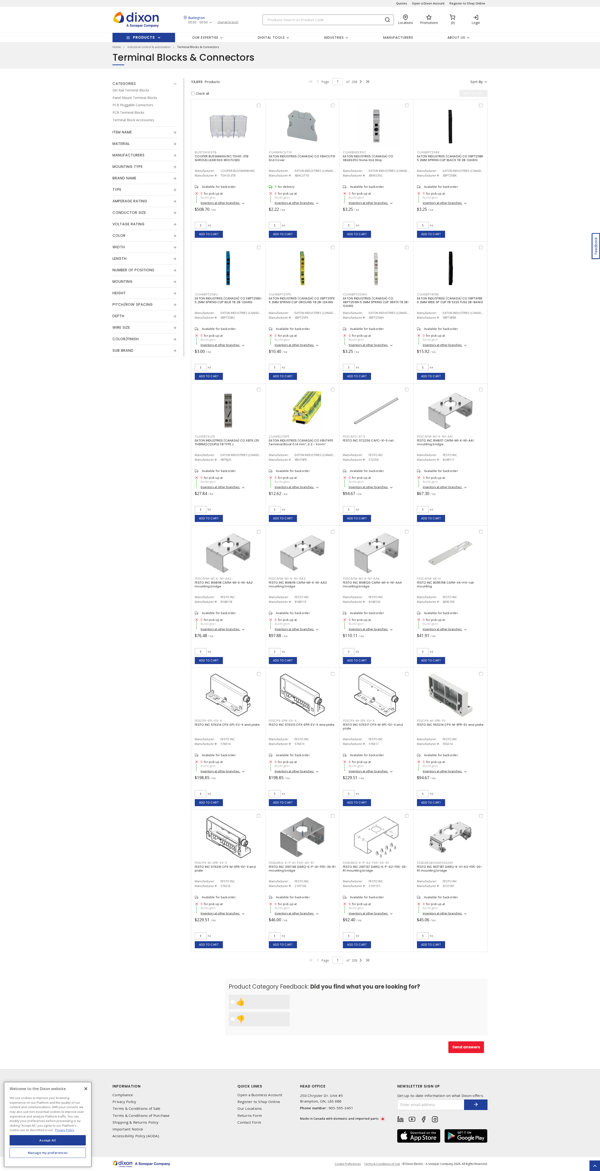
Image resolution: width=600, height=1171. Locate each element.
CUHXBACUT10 (280, 152)
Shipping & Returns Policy (135, 1122)
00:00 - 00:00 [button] (198, 22)
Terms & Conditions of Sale (136, 1108)
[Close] (86, 1089)
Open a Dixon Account (428, 3)
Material (121, 143)
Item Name (122, 132)
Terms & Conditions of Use (382, 1164)
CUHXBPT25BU (206, 294)
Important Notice (127, 1129)
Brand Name (124, 178)
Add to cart (209, 234)
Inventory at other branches (220, 203)
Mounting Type (127, 166)
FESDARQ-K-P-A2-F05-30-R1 (366, 863)
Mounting (122, 281)
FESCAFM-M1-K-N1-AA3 (287, 579)
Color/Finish (125, 338)
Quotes (401, 3)
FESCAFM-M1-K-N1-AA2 (213, 579)
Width (118, 247)
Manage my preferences (48, 1153)
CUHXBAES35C (354, 152)
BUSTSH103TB (205, 152)
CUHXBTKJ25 (205, 436)
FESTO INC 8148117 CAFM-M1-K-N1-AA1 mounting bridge (445, 442)
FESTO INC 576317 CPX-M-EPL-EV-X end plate (373, 726)
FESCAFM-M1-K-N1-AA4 (361, 579)
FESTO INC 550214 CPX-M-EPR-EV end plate (450, 725)
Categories (124, 83)
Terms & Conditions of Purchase (141, 1115)
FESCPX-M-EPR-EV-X (211, 863)
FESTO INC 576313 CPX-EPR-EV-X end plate (301, 725)
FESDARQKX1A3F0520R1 (435, 863)
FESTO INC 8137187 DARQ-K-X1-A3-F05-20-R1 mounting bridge (449, 869)
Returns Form (249, 1115)
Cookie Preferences (348, 1164)
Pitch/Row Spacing (132, 304)
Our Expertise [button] (205, 37)
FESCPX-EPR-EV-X (282, 721)
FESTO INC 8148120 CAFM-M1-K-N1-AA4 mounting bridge (372, 584)
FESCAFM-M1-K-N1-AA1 (435, 436)
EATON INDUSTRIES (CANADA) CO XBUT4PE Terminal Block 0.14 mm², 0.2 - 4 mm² (301, 442)
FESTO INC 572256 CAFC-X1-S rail (368, 440)
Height (119, 293)
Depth (118, 316)
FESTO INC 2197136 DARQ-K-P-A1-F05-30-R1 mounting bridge (302, 869)
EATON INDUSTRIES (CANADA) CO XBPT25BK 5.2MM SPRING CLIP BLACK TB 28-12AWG (450, 158)
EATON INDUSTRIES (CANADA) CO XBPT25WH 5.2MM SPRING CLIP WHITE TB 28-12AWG (376, 302)
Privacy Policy (124, 1101)
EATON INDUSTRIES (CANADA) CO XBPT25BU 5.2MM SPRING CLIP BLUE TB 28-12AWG (228, 300)
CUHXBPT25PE (280, 294)
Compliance (122, 1095)
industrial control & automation (149, 47)
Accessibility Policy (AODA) (135, 1136)
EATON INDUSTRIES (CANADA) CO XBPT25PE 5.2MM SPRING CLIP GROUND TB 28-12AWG (302, 300)
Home (116, 47)
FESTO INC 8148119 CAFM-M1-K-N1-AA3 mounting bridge (298, 584)
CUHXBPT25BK (428, 152)
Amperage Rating (129, 201)
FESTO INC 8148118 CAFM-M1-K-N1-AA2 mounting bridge (224, 584)
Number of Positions (133, 270)
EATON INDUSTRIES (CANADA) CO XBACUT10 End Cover (302, 158)
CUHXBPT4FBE (428, 294)
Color (119, 235)
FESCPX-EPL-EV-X (208, 721)
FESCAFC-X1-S (354, 436)
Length (119, 258)
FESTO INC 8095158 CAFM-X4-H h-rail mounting (445, 584)
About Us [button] (456, 37)
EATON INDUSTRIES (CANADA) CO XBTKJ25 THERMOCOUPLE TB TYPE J (227, 442)
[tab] (144, 84)
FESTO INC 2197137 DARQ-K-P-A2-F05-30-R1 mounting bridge (375, 869)
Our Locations (249, 1108)
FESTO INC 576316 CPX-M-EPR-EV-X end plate (225, 869)
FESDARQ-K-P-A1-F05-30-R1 (291, 863)
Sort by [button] (476, 81)
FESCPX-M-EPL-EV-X (359, 721)
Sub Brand (123, 350)
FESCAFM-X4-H (429, 579)
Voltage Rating (128, 224)
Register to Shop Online (467, 3)
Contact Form (249, 1122)
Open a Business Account (259, 1095)
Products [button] (144, 37)
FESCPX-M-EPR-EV (431, 721)
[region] (48, 1124)
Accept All (47, 1140)
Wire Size (121, 327)
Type (116, 189)
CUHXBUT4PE (279, 436)
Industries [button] (334, 37)
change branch (228, 22)
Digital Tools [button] (271, 37)
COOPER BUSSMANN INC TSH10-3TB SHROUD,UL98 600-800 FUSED (221, 158)
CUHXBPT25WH (355, 294)
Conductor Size (129, 212)
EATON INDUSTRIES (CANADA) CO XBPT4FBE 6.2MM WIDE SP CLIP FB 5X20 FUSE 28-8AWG (450, 300)
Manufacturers (398, 37)
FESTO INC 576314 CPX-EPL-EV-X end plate (227, 725)
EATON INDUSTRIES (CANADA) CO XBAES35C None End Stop (368, 158)
